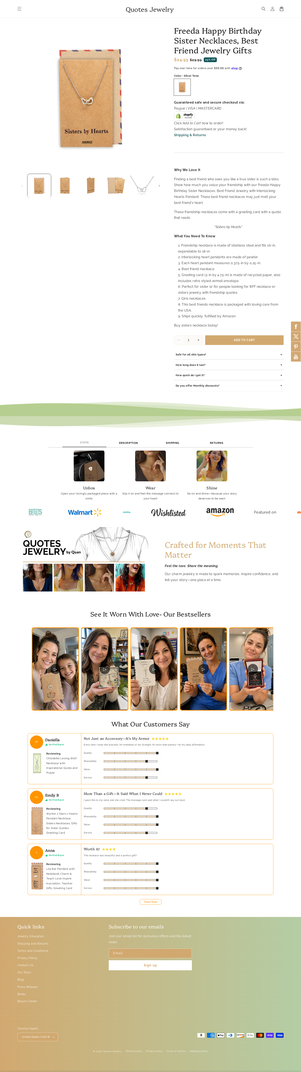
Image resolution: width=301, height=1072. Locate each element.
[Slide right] (159, 185)
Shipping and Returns (32, 943)
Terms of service (176, 1051)
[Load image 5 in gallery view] (142, 186)
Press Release (27, 987)
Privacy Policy (27, 958)
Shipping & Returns (190, 135)
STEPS (84, 442)
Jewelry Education (30, 936)
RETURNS (216, 442)
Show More (150, 901)
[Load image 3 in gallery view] (90, 186)
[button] (19, 8)
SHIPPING (172, 442)
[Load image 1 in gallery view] (39, 186)
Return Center (27, 1001)
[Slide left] (21, 185)
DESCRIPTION (128, 442)
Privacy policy (154, 1051)
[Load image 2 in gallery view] (65, 186)
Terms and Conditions (33, 950)
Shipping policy (199, 1051)
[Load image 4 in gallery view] (116, 186)
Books (21, 994)
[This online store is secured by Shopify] (184, 117)
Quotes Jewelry (112, 1051)
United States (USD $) (36, 1036)
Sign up (150, 965)
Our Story (24, 972)
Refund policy (134, 1051)
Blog (20, 979)
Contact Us (25, 965)
